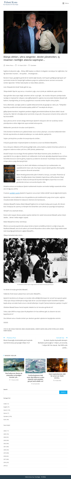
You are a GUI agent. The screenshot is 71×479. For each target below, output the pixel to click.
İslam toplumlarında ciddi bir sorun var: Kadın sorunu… (57, 376)
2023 (5, 440)
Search (5, 389)
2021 (5, 446)
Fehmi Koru (9, 65)
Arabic (5, 404)
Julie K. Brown (60, 329)
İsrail (46, 329)
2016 (5, 462)
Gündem (33, 65)
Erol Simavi (22, 329)
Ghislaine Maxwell (30, 329)
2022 (5, 443)
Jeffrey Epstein (52, 329)
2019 (5, 453)
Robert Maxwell (8, 330)
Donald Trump (15, 329)
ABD (10, 329)
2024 (5, 437)
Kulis (5, 419)
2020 (5, 450)
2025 (5, 434)
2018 (5, 456)
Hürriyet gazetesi (40, 329)
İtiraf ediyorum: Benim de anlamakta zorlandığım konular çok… (13, 375)
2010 (5, 465)
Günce (5, 413)
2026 (5, 431)
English (5, 407)
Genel (5, 410)
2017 (5, 459)
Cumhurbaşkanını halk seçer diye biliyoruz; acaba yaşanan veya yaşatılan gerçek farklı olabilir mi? (35, 378)
